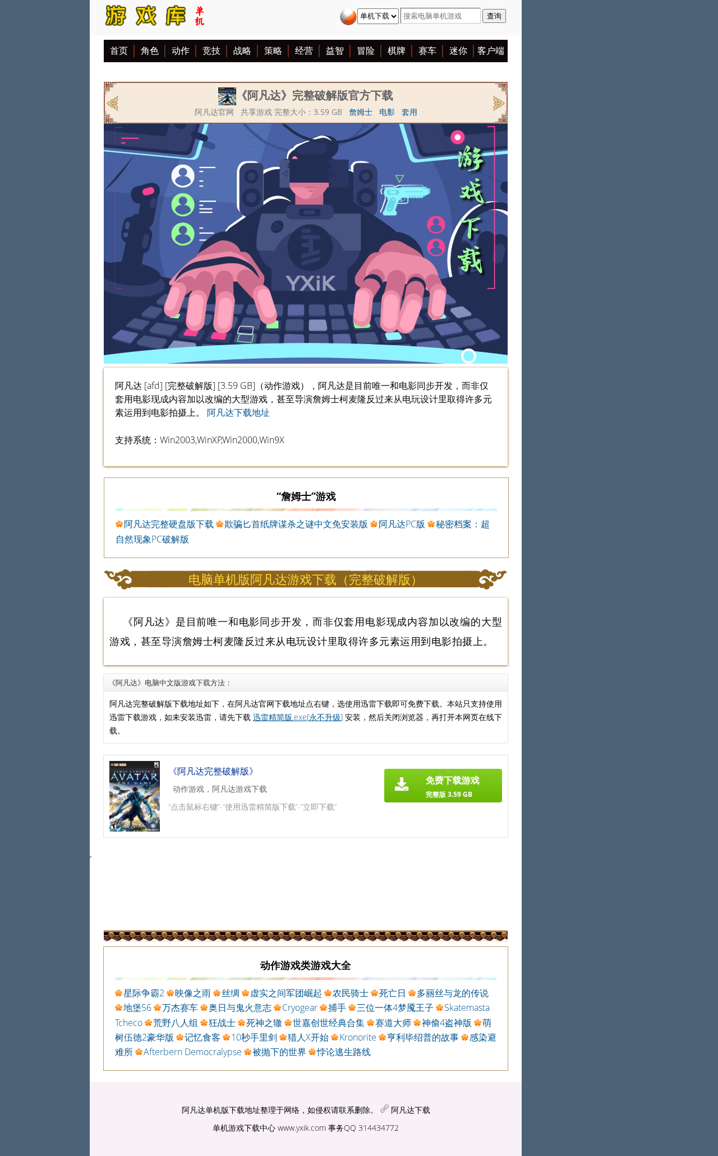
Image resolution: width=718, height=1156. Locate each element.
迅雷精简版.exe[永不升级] (298, 717)
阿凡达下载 (410, 1109)
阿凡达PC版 (402, 524)
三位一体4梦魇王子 (395, 1007)
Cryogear (299, 1007)
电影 (387, 111)
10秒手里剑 (254, 1037)
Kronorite (357, 1037)
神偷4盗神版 (447, 1022)
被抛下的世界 (279, 1052)
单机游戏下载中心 (244, 1127)
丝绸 (231, 993)
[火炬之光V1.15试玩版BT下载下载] (497, 102)
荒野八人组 (175, 1022)
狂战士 (222, 1022)
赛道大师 (393, 1022)
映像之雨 (193, 993)
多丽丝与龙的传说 (453, 993)
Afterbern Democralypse (193, 1052)
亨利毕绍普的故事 (423, 1037)
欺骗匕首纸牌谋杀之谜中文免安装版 (296, 524)
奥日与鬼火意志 (240, 1007)
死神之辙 (264, 1022)
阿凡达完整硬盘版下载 (169, 524)
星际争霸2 (143, 993)
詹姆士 (360, 111)
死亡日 (392, 993)
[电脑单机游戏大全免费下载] (153, 17)
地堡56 (137, 1007)
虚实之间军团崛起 (286, 993)
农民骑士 (351, 993)
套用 (409, 111)
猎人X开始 (308, 1037)
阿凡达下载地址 (238, 412)
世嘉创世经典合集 (329, 1022)
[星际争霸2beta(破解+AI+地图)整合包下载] (113, 102)
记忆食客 (202, 1037)
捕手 (337, 1007)
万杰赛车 (180, 1007)
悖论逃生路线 (344, 1052)
